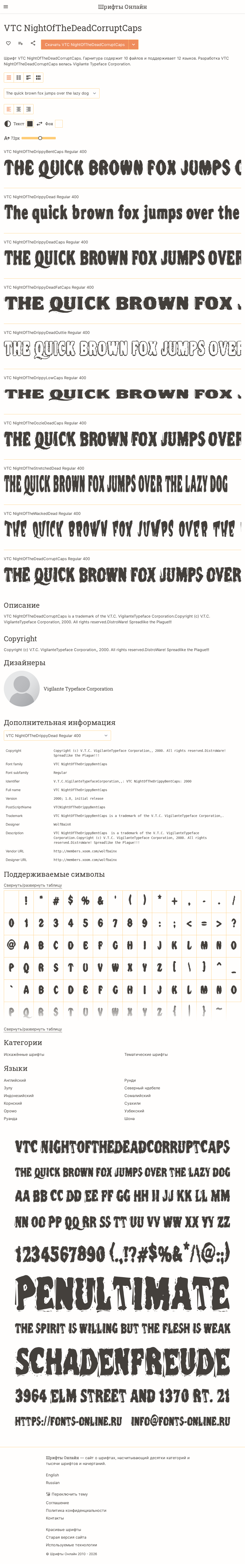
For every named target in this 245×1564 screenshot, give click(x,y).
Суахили (132, 1103)
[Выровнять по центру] (19, 109)
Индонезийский (19, 1095)
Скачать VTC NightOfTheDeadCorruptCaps (85, 44)
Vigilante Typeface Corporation (101, 64)
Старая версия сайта (66, 1537)
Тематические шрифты (146, 1054)
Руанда (10, 1118)
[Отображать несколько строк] (28, 77)
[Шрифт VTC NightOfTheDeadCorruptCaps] (122, 1282)
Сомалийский (137, 1095)
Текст (18, 123)
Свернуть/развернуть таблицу (33, 885)
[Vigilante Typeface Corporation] (22, 689)
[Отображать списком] (9, 77)
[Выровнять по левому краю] (9, 109)
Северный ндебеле (142, 1088)
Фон (49, 123)
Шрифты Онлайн (122, 7)
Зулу (8, 1088)
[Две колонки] (19, 77)
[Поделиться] (33, 43)
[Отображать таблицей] (38, 77)
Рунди (130, 1080)
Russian (53, 1482)
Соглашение (57, 1502)
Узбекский (134, 1110)
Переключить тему (70, 1494)
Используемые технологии (71, 1544)
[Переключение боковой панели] (5, 6)
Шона (129, 1118)
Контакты (55, 1518)
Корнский (13, 1103)
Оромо (10, 1110)
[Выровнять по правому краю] (28, 109)
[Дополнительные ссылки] (133, 44)
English (52, 1475)
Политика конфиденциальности (76, 1510)
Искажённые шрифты (24, 1054)
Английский (15, 1080)
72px (15, 138)
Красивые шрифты (63, 1529)
